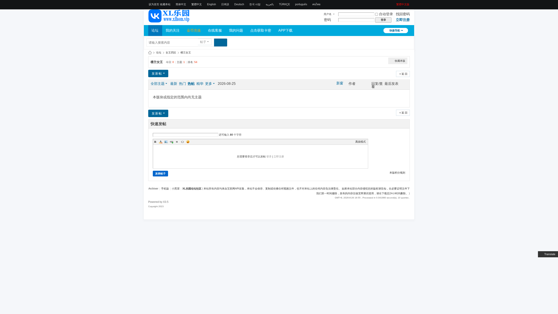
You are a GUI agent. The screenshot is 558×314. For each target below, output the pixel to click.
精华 (199, 83)
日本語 (225, 4)
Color (160, 142)
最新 (173, 83)
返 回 (404, 73)
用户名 (328, 14)
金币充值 (194, 30)
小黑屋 (176, 188)
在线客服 (215, 30)
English (211, 4)
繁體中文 (196, 4)
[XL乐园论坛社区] (169, 20)
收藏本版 (400, 60)
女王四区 (171, 52)
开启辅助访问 (395, 3)
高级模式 (360, 141)
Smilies (188, 142)
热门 (182, 83)
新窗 (339, 83)
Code (182, 142)
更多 (208, 83)
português (301, 4)
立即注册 (403, 20)
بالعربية (270, 4)
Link (171, 142)
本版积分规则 (397, 172)
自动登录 (386, 14)
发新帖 (157, 73)
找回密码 (403, 14)
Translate (549, 254)
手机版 (165, 188)
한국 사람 (254, 4)
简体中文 (181, 4)
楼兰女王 (185, 52)
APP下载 (285, 30)
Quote (177, 142)
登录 (269, 156)
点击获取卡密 (260, 30)
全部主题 (158, 83)
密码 (327, 20)
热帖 (191, 83)
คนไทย (316, 4)
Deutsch (239, 4)
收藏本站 (165, 4)
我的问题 (236, 30)
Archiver (153, 188)
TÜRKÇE (284, 4)
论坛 (154, 30)
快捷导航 (395, 30)
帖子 (203, 42)
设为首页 (154, 4)
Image (166, 142)
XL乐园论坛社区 (150, 52)
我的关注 (173, 30)
